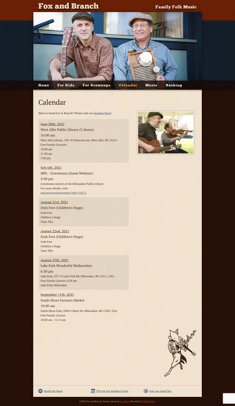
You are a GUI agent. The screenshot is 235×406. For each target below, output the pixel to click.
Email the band (53, 391)
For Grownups (97, 85)
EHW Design (148, 401)
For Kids (65, 85)
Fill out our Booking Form (112, 391)
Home (43, 85)
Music (151, 85)
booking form (102, 113)
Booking (174, 85)
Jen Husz (124, 401)
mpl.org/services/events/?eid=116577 (64, 193)
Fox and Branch (68, 6)
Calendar (128, 85)
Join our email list (160, 391)
